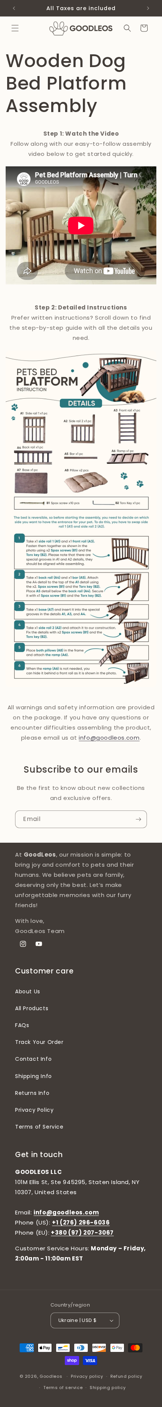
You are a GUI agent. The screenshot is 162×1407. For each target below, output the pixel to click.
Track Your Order (39, 1042)
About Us (27, 991)
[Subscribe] (138, 819)
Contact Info (33, 1059)
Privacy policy (87, 1376)
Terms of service (63, 1388)
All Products (31, 1008)
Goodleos (51, 1376)
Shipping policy (108, 1388)
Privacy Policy (34, 1110)
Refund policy (126, 1376)
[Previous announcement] (14, 8)
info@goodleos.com (109, 738)
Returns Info (32, 1093)
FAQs (22, 1025)
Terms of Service (39, 1126)
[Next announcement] (148, 8)
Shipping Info (33, 1076)
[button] (15, 28)
